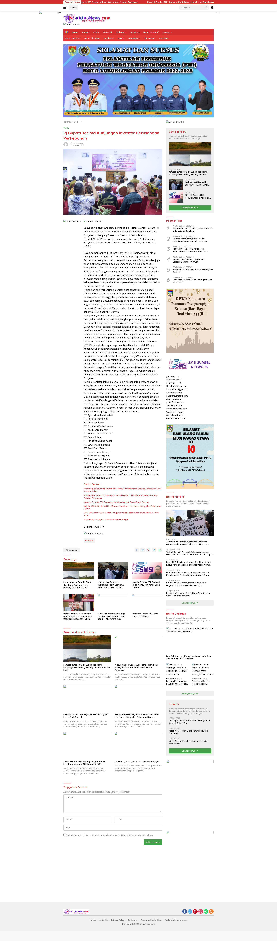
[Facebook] (184, 911)
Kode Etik (103, 920)
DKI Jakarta (149, 38)
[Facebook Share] (137, 550)
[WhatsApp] (206, 911)
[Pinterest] (195, 911)
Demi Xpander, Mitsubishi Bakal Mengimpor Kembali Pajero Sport (189, 721)
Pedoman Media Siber (151, 920)
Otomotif (107, 32)
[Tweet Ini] (142, 550)
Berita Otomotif (151, 32)
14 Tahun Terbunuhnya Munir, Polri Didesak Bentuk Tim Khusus (189, 260)
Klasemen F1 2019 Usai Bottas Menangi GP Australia (193, 270)
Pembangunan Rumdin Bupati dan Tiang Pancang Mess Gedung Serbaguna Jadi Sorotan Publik (122, 490)
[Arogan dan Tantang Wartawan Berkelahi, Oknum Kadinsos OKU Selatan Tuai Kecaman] (190, 523)
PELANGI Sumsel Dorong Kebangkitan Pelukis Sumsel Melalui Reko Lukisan (176, 681)
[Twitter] (190, 911)
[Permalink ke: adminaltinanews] (65, 144)
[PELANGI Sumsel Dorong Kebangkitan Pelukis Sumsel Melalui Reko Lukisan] (177, 669)
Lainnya (166, 32)
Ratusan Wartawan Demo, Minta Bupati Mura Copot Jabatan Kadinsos (188, 594)
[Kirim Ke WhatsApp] (160, 550)
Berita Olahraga (92, 38)
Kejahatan (109, 38)
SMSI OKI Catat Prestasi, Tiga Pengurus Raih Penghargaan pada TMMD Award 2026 (121, 514)
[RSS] (211, 911)
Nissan (121, 38)
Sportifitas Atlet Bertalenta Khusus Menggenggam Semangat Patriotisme (202, 681)
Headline (89, 540)
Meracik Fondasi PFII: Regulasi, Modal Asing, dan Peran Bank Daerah (139, 2)
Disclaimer (132, 920)
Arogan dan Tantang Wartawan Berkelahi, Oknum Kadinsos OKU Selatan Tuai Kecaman (187, 543)
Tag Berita (134, 32)
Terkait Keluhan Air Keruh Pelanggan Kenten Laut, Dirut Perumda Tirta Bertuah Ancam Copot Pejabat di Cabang (189, 553)
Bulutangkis (134, 38)
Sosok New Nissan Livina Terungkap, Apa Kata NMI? (192, 281)
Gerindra (163, 38)
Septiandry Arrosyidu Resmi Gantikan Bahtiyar (106, 519)
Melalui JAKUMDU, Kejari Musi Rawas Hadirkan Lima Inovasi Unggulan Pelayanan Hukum (122, 507)
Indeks (73, 7)
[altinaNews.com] (87, 18)
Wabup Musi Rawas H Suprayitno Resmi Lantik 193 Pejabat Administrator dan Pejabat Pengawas (121, 496)
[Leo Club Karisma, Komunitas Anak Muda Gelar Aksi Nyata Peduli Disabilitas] (190, 640)
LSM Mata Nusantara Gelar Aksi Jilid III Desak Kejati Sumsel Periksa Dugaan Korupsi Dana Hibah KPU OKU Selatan (187, 573)
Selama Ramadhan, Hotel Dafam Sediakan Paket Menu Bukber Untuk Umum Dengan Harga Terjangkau (190, 240)
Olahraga (120, 32)
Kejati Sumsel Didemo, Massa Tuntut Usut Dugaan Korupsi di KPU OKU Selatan (186, 584)
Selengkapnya (189, 207)
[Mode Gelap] (212, 7)
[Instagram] (200, 911)
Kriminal (85, 32)
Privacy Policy (117, 920)
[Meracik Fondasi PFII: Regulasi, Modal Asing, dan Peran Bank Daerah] (147, 570)
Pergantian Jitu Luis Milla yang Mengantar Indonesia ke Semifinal (193, 229)
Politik (96, 32)
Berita (75, 32)
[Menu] (65, 7)
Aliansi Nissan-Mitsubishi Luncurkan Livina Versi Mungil (188, 742)
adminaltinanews (76, 143)
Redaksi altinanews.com (176, 920)
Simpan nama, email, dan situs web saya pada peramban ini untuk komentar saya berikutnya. (109, 835)
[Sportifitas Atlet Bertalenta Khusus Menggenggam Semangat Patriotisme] (203, 669)
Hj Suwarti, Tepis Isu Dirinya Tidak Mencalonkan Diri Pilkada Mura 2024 (190, 250)
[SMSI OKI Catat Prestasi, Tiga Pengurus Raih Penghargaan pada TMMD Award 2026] (113, 602)
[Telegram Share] (154, 550)
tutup (59, 12)
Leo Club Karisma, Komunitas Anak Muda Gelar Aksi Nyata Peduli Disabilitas (189, 657)
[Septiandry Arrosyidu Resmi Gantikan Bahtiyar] (147, 602)
